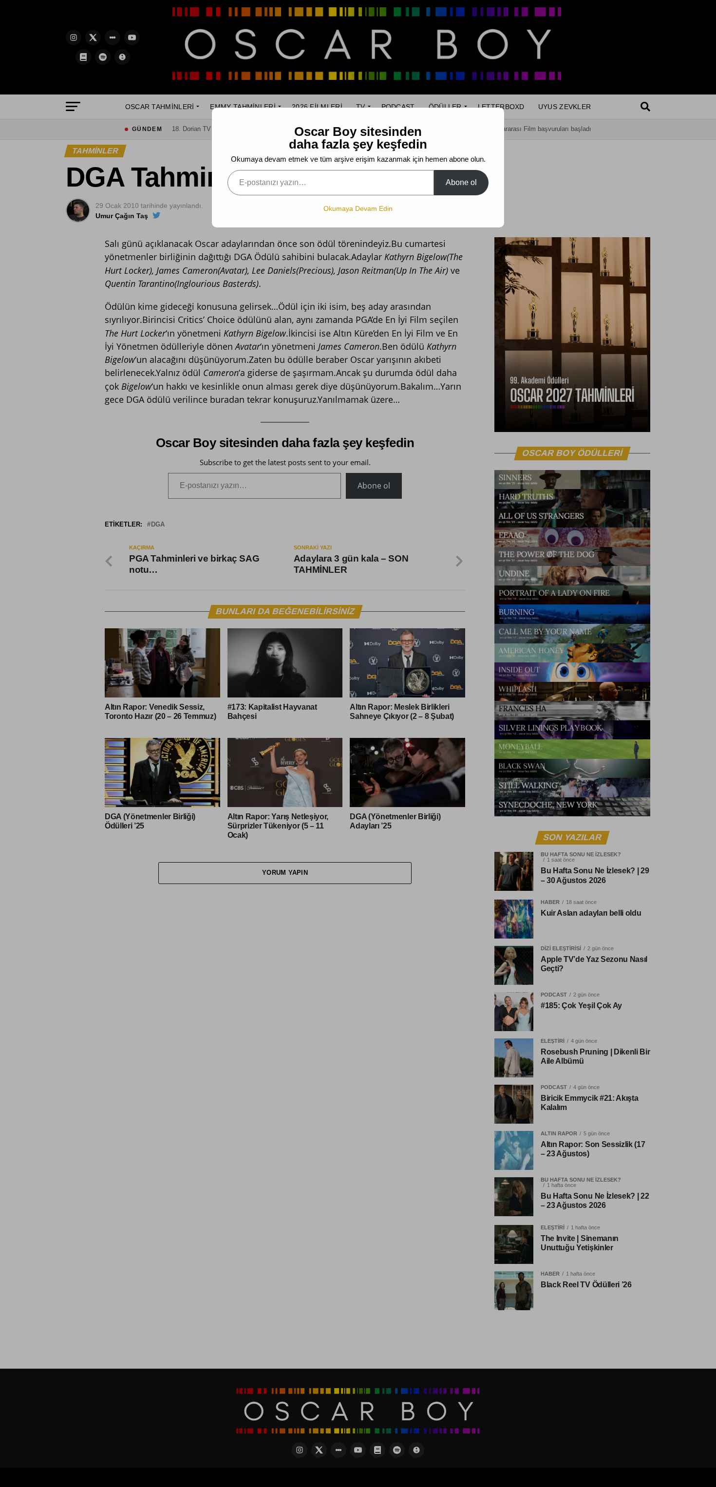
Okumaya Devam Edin (358, 208)
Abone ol (461, 182)
